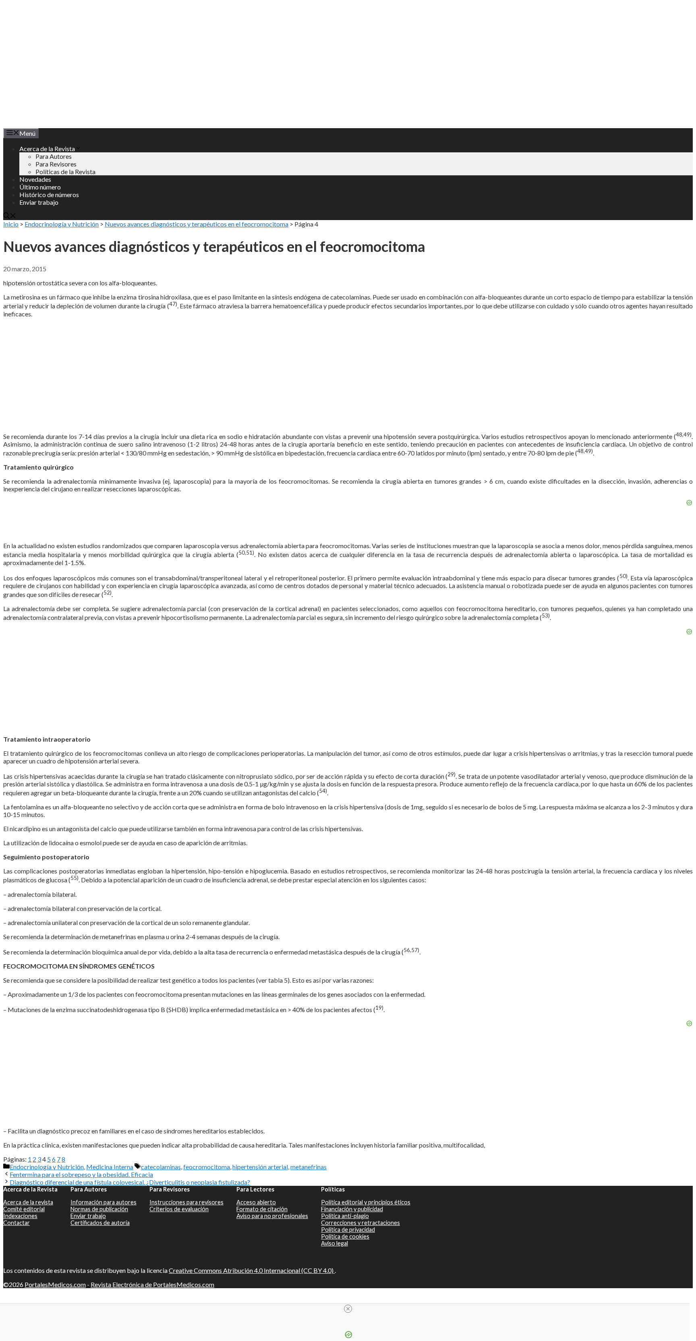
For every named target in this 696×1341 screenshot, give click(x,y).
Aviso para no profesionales (272, 1215)
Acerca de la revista (28, 1202)
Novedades (35, 179)
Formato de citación (262, 1209)
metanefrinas (308, 1167)
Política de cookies (345, 1236)
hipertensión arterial (260, 1167)
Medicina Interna (109, 1167)
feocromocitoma (206, 1167)
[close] (348, 1309)
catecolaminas (161, 1167)
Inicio (11, 224)
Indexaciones (20, 1215)
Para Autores (53, 156)
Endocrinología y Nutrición (62, 224)
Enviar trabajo (38, 202)
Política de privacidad (348, 1229)
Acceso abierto (256, 1202)
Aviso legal (334, 1243)
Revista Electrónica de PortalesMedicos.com (152, 1284)
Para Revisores (56, 164)
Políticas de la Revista (65, 171)
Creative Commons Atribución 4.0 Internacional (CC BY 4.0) (252, 1270)
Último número (40, 187)
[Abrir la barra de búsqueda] (9, 216)
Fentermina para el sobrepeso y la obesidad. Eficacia (81, 1174)
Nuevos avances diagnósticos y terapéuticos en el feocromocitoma (196, 224)
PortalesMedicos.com (55, 1284)
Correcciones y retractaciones (360, 1222)
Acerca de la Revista (47, 148)
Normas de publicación (99, 1209)
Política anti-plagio (345, 1215)
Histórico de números (49, 194)
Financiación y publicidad (352, 1209)
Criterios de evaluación (179, 1209)
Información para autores (103, 1202)
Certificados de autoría (100, 1222)
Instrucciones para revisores (186, 1202)
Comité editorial (24, 1209)
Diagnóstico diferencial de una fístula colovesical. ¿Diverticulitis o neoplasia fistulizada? (130, 1182)
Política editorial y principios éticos (365, 1202)
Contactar (16, 1222)
